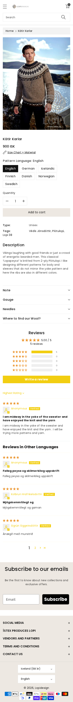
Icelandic (48, 168)
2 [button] (35, 548)
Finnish (10, 176)
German (28, 168)
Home (10, 31)
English (10, 168)
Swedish (11, 184)
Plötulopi (58, 231)
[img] (11, 403)
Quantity (9, 193)
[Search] (63, 17)
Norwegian (46, 176)
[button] (6, 6)
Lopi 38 (7, 235)
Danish (27, 176)
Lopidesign (42, 688)
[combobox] (36, 17)
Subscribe (55, 599)
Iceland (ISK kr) (30, 669)
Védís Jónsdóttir (40, 231)
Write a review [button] (36, 379)
